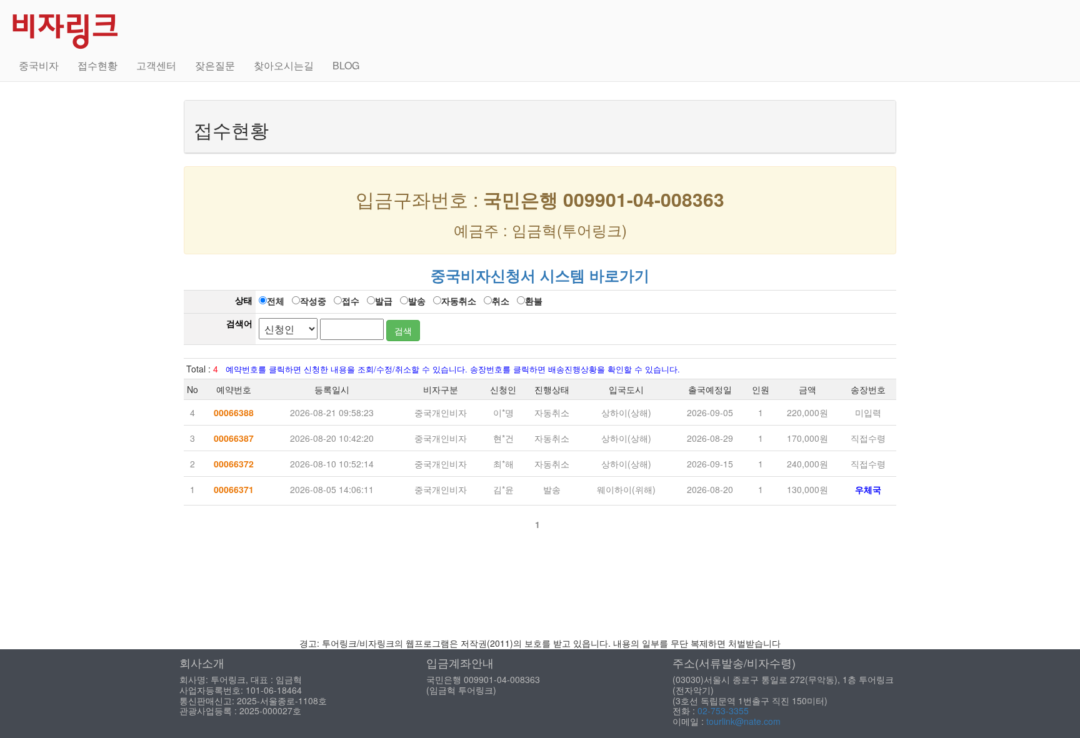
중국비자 (39, 65)
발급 (383, 300)
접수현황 (98, 65)
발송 (417, 300)
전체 (275, 300)
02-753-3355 (723, 710)
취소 (500, 300)
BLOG (345, 65)
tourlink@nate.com (743, 721)
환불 (533, 300)
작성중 (313, 300)
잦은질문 (215, 65)
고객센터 (156, 65)
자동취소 (458, 300)
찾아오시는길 (284, 65)
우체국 (868, 489)
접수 (350, 300)
